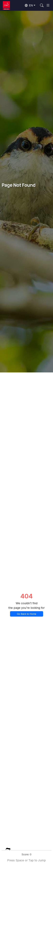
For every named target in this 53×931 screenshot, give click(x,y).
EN (30, 5)
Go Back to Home (26, 613)
